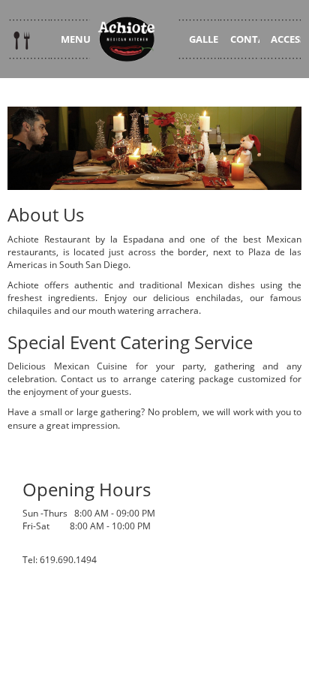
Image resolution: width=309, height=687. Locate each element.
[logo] (134, 39)
